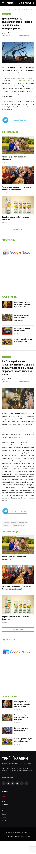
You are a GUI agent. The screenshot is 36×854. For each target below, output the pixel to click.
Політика (5, 808)
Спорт (4, 817)
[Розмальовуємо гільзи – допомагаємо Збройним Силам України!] (18, 175)
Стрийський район (18, 525)
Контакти (10, 836)
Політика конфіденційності (23, 836)
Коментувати (18, 230)
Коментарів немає (23, 35)
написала (21, 432)
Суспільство (6, 14)
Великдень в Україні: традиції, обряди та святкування (21, 317)
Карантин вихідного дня (19, 522)
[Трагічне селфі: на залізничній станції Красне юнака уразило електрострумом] (18, 52)
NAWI (27, 832)
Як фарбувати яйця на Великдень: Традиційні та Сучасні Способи (23, 304)
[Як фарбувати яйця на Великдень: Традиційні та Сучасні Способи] (7, 304)
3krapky (10, 33)
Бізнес (4, 814)
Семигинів (6, 525)
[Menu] (3, 3)
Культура (5, 804)
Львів (3, 801)
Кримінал (5, 811)
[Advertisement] (18, 278)
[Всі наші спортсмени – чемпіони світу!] (7, 331)
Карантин (6, 522)
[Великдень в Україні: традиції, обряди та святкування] (7, 317)
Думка (4, 820)
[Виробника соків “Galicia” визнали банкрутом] (18, 205)
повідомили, (21, 80)
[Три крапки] (19, 3)
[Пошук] (33, 3)
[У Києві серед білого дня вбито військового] (18, 145)
